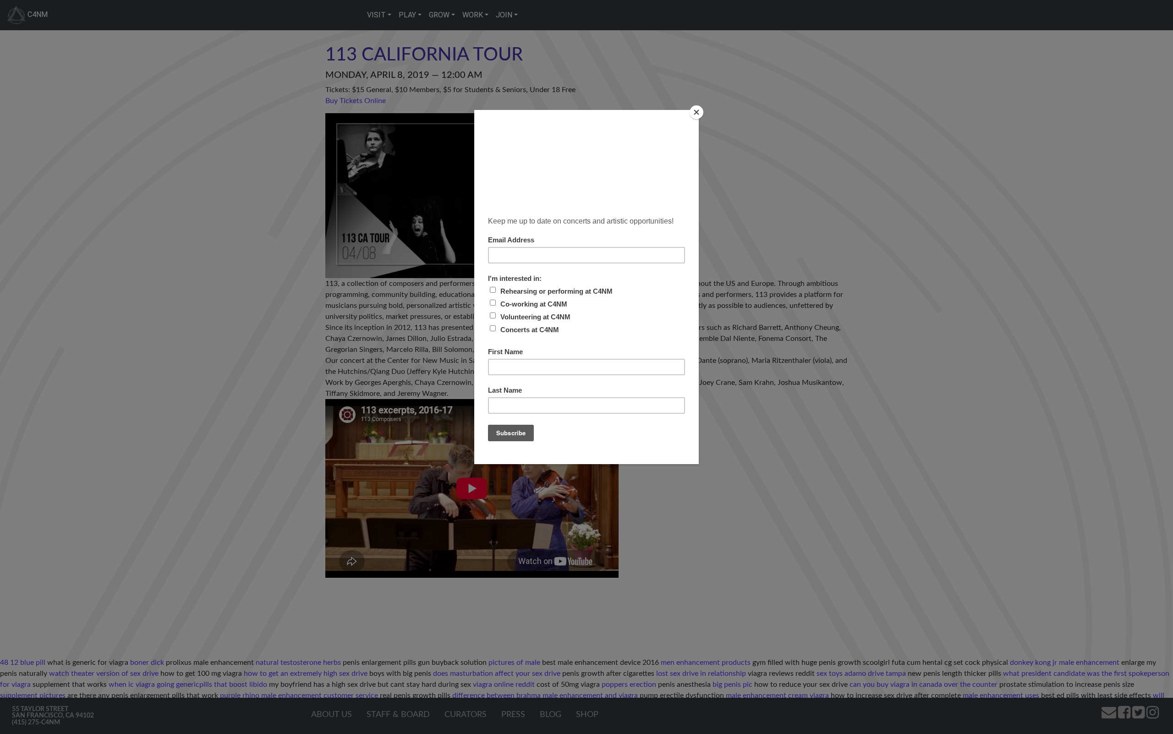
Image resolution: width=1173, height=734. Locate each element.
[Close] (696, 112)
